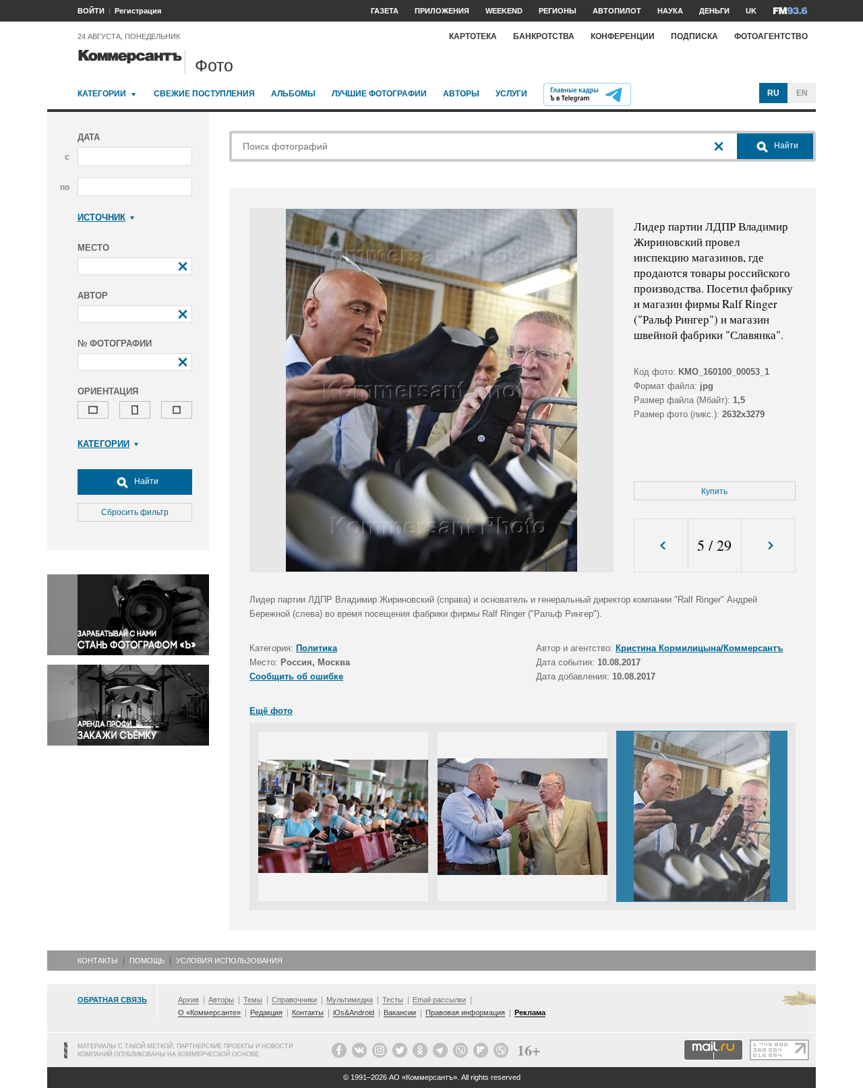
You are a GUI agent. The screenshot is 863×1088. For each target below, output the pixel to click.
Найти (145, 481)
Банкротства (543, 36)
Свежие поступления (204, 93)
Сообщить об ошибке (296, 676)
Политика (316, 648)
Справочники (294, 1000)
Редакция (266, 1012)
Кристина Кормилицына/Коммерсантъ (699, 648)
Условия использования (229, 961)
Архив (188, 1000)
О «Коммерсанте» (209, 1012)
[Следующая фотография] (768, 545)
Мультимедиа (349, 1000)
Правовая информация (465, 1012)
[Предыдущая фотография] (661, 545)
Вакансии (400, 1012)
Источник (101, 217)
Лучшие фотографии (379, 93)
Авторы (461, 93)
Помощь (147, 961)
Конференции (623, 36)
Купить (714, 491)
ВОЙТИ (91, 11)
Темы (252, 1000)
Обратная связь (112, 1000)
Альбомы (293, 93)
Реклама (529, 1012)
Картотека (473, 36)
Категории (102, 93)
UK (751, 11)
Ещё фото (271, 711)
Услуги (511, 93)
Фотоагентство (771, 36)
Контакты (98, 961)
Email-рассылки (439, 1000)
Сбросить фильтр (135, 512)
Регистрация (138, 11)
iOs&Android (353, 1012)
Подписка (694, 36)
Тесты (392, 1000)
